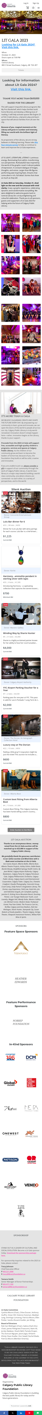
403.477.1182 (8, 1284)
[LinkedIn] (21, 1413)
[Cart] (28, 8)
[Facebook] (4, 1413)
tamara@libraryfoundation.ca (15, 1287)
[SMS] (38, 1413)
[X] (12, 1413)
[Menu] (38, 8)
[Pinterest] (29, 1413)
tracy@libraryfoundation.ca (14, 1274)
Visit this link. (21, 89)
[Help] (33, 8)
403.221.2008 (8, 1271)
